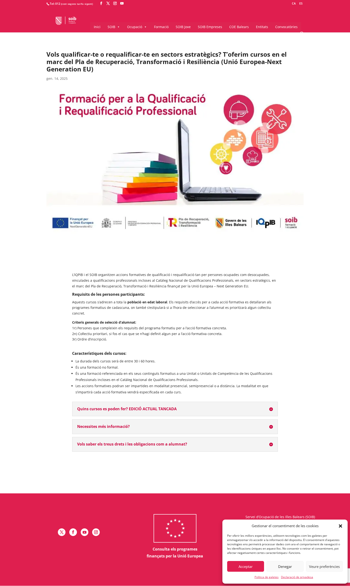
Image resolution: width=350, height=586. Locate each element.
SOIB (111, 27)
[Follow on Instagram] (96, 532)
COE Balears (239, 27)
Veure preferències (324, 566)
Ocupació (134, 27)
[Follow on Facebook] (73, 532)
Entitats (262, 27)
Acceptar (246, 566)
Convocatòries (286, 27)
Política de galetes (267, 577)
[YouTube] (122, 3)
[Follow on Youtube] (84, 532)
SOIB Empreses (210, 27)
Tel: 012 (55, 4)
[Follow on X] (61, 532)
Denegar (285, 566)
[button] (340, 526)
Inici (97, 27)
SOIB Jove (183, 27)
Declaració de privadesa (297, 577)
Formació (161, 27)
